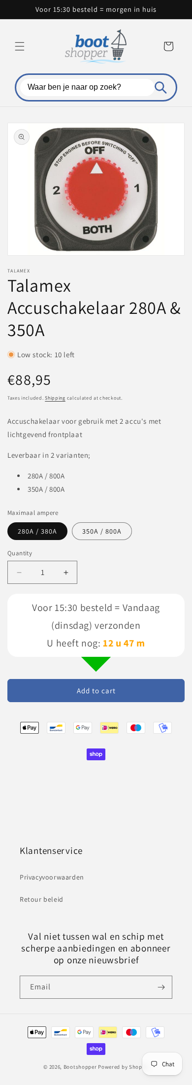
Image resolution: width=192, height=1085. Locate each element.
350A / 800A (102, 531)
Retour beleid (42, 899)
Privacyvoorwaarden (52, 877)
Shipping (55, 398)
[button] (20, 46)
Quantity (19, 553)
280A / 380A (37, 531)
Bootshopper (80, 1066)
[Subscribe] (161, 987)
